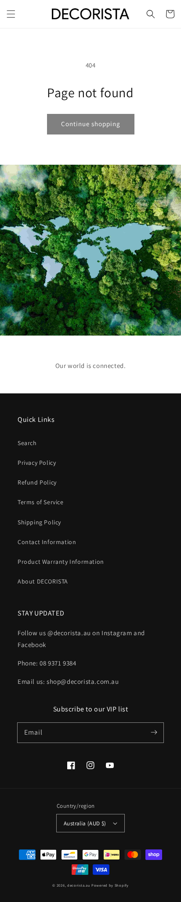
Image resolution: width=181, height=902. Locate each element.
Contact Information (47, 542)
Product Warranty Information (61, 562)
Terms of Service (41, 502)
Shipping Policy (39, 522)
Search (27, 443)
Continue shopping (90, 124)
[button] (11, 14)
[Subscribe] (153, 732)
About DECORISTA (43, 581)
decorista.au (78, 885)
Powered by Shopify (110, 885)
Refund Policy (37, 482)
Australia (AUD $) (85, 823)
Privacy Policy (37, 463)
